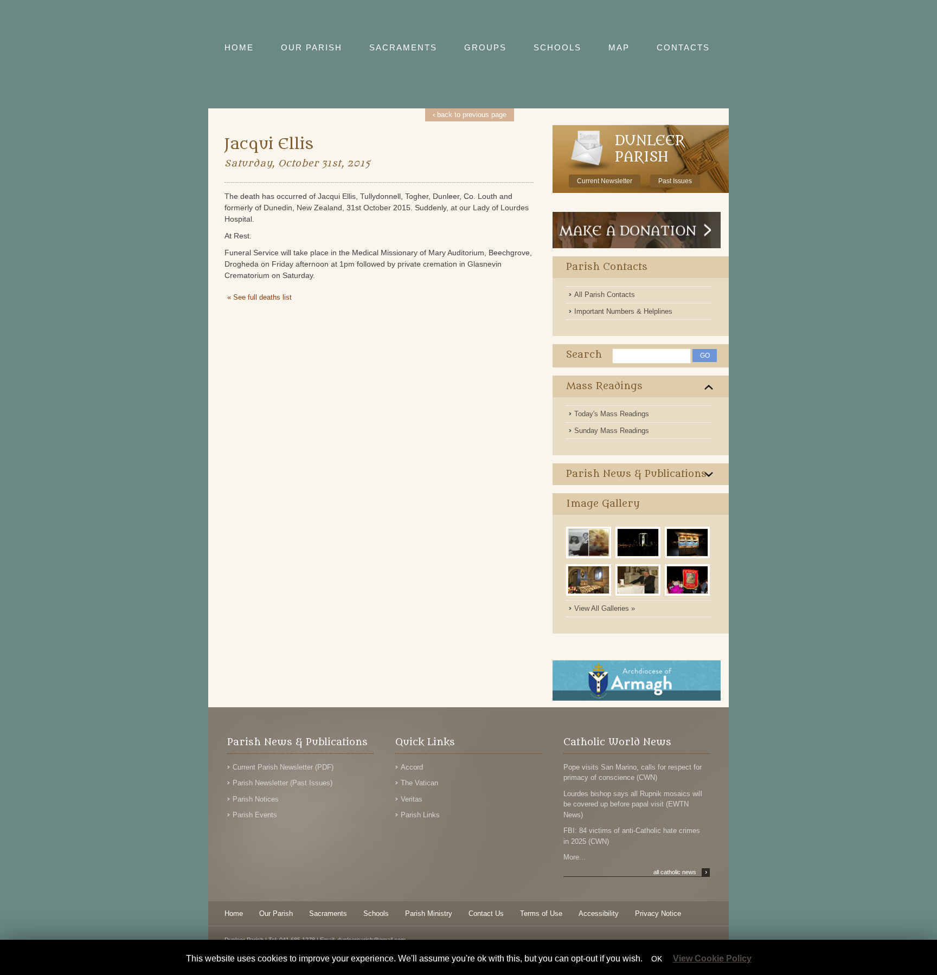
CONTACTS (683, 47)
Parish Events (255, 815)
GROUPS (485, 47)
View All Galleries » (604, 608)
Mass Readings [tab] (604, 386)
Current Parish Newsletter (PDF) (283, 767)
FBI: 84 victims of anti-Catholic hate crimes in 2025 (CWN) (631, 836)
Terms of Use (541, 913)
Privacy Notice (658, 913)
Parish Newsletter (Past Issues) (282, 783)
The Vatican (419, 783)
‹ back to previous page (469, 115)
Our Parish (276, 913)
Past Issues (675, 181)
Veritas (411, 799)
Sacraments (328, 913)
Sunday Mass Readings (611, 431)
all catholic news (680, 872)
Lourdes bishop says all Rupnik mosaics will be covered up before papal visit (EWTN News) (632, 804)
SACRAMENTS (403, 47)
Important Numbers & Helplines (623, 311)
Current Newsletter (604, 181)
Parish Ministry (428, 913)
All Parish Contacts (604, 294)
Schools (376, 913)
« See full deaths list (259, 297)
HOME (239, 47)
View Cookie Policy (712, 958)
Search (584, 354)
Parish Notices (256, 799)
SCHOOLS (557, 47)
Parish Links (420, 815)
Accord (412, 767)
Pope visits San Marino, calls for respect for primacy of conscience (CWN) (632, 772)
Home (233, 913)
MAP (619, 47)
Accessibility (599, 913)
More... (574, 857)
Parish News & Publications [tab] (636, 474)
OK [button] (656, 958)
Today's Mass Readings (611, 414)
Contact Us (486, 913)
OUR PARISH (311, 47)
